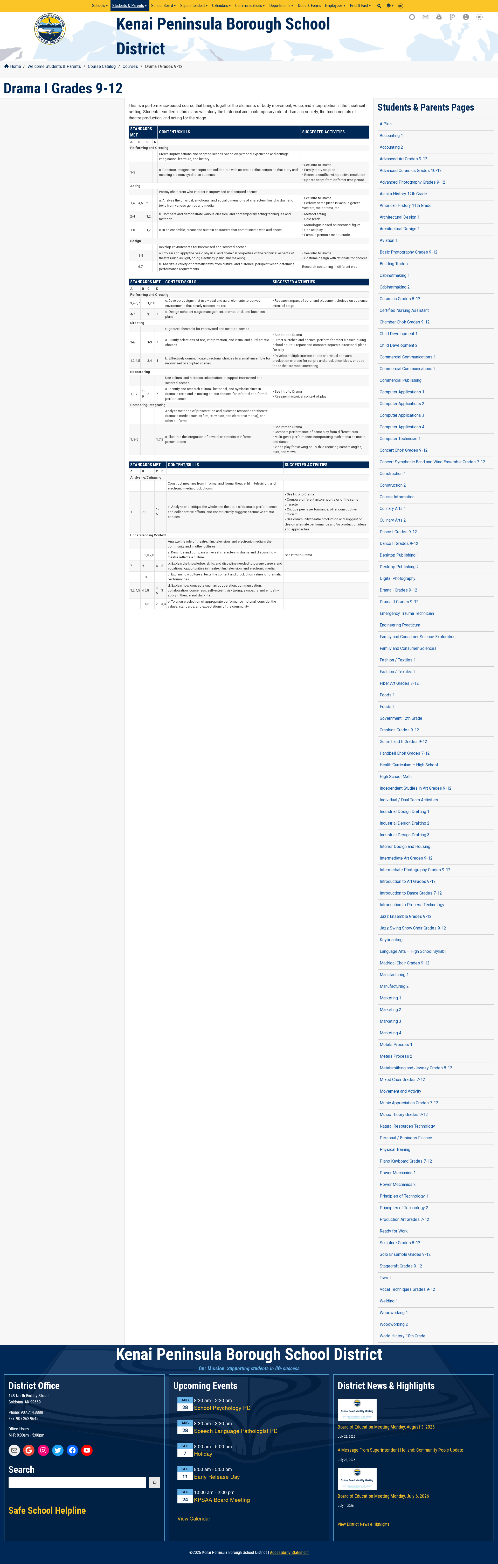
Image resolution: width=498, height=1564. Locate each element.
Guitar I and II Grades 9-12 (403, 741)
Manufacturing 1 (394, 974)
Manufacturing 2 (394, 986)
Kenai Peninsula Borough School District (249, 1354)
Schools (98, 5)
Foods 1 (387, 695)
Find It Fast (359, 5)
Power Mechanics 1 (398, 1172)
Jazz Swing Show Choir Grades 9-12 (413, 928)
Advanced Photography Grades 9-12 (412, 182)
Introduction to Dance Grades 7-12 (411, 893)
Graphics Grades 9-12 (399, 729)
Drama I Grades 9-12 (398, 590)
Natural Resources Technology (407, 1126)
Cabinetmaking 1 (395, 275)
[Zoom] (402, 5)
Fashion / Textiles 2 (398, 671)
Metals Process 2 (396, 1056)
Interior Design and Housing (405, 846)
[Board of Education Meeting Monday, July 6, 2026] (413, 1474)
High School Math (396, 776)
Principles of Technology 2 (404, 1207)
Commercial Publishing (400, 380)
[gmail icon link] (428, 19)
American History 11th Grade (406, 205)
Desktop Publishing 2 (399, 566)
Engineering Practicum (400, 625)
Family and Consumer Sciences (408, 648)
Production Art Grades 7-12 (404, 1219)
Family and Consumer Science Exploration (417, 636)
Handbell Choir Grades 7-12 (405, 753)
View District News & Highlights (363, 1524)
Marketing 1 (390, 998)
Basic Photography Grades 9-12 (409, 252)
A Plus (386, 123)
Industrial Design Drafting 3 (405, 834)
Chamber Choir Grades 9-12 (405, 322)
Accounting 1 (391, 135)
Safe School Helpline (47, 1510)
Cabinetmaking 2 (395, 287)
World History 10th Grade (402, 1336)
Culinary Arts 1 (393, 508)
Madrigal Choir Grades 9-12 (405, 963)
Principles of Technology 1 (404, 1196)
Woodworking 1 (394, 1312)
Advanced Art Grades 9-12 (403, 158)
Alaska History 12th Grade (403, 193)
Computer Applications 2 (402, 403)
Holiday (203, 1453)
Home (15, 66)
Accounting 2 (391, 147)
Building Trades (394, 263)
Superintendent (192, 5)
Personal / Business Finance (406, 1137)
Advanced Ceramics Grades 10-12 (411, 170)
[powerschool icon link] (455, 19)
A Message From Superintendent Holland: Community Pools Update (400, 1450)
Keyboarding (391, 939)
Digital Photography (398, 578)
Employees (334, 5)
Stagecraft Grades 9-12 (401, 1266)
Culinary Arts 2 (393, 520)
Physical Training (395, 1149)
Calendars (220, 5)
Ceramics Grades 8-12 (400, 298)
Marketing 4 (390, 1032)
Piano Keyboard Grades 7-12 (406, 1161)
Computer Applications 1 (402, 392)
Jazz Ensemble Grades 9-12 (406, 916)
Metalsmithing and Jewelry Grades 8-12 (416, 1067)
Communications (248, 5)
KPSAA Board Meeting (222, 1499)
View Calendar (193, 1518)
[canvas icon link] (414, 19)
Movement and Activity (400, 1091)
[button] (379, 6)
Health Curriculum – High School (409, 764)
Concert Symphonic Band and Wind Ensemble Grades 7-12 (432, 461)
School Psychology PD (222, 1407)
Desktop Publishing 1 (399, 555)
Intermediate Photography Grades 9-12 (415, 869)
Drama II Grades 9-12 (399, 601)
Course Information (397, 496)
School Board (162, 5)
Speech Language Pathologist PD (236, 1431)
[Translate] (390, 5)
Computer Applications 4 (402, 426)
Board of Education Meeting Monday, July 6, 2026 (383, 1496)
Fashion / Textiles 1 (398, 660)
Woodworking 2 (394, 1324)
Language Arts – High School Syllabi (413, 951)
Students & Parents (128, 5)
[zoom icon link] (482, 19)
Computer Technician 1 (400, 438)
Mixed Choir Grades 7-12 (402, 1079)
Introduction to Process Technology (412, 904)
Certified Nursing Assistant (404, 310)
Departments (279, 5)
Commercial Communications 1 (408, 357)
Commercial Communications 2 (408, 368)
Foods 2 (387, 706)
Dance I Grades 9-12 (398, 531)
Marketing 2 (390, 1009)
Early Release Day (217, 1476)
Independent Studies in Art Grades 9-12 (416, 788)
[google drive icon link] (441, 19)
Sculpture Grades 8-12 (400, 1242)
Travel (385, 1277)
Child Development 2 (399, 345)
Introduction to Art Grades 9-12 (408, 881)
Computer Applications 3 (402, 415)
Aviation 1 (389, 240)
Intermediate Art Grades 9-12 (406, 858)
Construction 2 (393, 485)
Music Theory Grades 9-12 (404, 1114)
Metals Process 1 (396, 1044)
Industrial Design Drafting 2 (405, 823)
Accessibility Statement (289, 1552)
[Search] (154, 1482)
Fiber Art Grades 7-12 (399, 683)
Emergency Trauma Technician (407, 613)
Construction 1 (393, 473)
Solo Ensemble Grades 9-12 (405, 1254)
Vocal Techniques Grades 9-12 (407, 1289)
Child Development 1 (399, 333)
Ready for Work (394, 1231)
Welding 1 (389, 1301)
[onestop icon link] (468, 19)
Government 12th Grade (401, 718)
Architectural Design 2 (400, 228)
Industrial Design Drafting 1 (405, 811)
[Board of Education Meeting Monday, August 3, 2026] (413, 1404)
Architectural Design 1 (400, 217)
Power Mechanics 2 (398, 1184)
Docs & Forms (309, 5)
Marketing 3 (390, 1021)
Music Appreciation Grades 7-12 (409, 1102)
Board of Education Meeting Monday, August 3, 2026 (386, 1427)
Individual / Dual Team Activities (409, 799)
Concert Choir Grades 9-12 (404, 450)
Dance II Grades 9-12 (399, 543)
